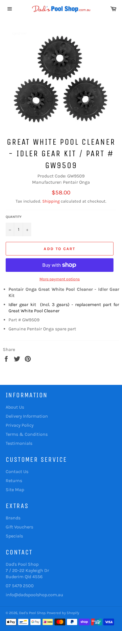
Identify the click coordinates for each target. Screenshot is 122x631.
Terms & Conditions (27, 434)
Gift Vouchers (19, 527)
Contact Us (17, 471)
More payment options (59, 279)
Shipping (51, 201)
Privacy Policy (19, 425)
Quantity (14, 217)
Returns (14, 480)
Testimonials (19, 443)
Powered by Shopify (63, 613)
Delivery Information (27, 416)
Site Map (15, 489)
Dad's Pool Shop (32, 613)
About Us (15, 407)
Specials (14, 536)
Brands (13, 518)
